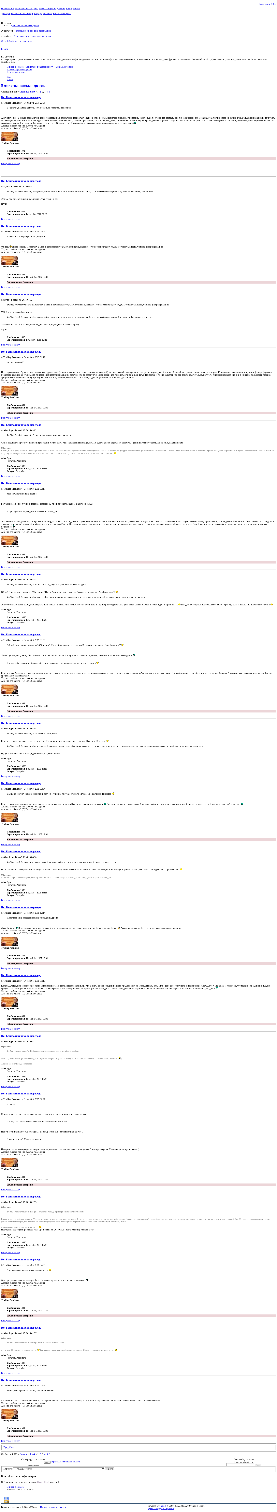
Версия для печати (16, 72)
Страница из (27, 91)
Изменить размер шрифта (19, 69)
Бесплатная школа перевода (23, 85)
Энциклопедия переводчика (24, 8)
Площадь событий (64, 67)
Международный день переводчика (33, 31)
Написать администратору (53, 1507)
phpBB (162, 1506)
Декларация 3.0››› (267, 4)
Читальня (47, 13)
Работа (76, 8)
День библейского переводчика (16, 41)
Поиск (16, 13)
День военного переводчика (25, 25)
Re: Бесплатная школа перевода (21, 97)
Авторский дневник (55, 8)
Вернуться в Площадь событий (66, 1461)
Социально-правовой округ (39, 67)
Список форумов (15, 67)
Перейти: (8, 1468)
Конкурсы (58, 13)
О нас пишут (26, 13)
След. (12, 1447)
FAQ (9, 77)
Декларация (7, 13)
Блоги (42, 8)
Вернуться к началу (10, 163)
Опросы (67, 13)
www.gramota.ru (33, 1465)
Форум (69, 8)
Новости (5, 8)
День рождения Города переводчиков (32, 36)
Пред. (6, 1447)
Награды (38, 13)
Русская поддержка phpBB (161, 1508)
